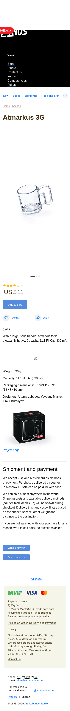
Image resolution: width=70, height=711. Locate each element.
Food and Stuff (50, 95)
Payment (50, 622)
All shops (36, 578)
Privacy (12, 629)
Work (10, 55)
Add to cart (15, 304)
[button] (32, 276)
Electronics (30, 95)
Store (11, 63)
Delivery (33, 622)
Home (6, 105)
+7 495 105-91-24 (27, 676)
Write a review (16, 547)
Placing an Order (18, 622)
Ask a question (16, 557)
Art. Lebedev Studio (36, 703)
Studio (11, 68)
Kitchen (16, 105)
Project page (11, 450)
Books (16, 95)
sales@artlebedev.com (41, 690)
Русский (13, 696)
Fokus (11, 84)
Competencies (17, 80)
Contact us (14, 72)
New (5, 95)
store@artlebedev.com (30, 680)
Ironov (11, 76)
